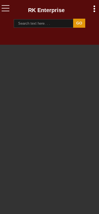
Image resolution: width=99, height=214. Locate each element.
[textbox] (44, 23)
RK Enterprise (46, 10)
